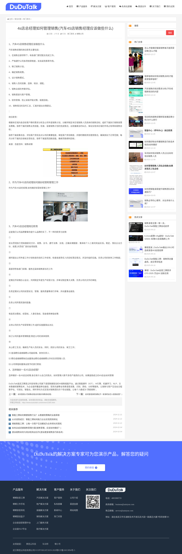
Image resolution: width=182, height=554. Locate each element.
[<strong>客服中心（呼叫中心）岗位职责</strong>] (136, 134)
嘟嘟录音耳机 (19, 510)
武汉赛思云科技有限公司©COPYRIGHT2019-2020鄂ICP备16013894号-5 (44, 550)
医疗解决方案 (42, 529)
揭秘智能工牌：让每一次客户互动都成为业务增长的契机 (37, 423)
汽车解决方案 (42, 498)
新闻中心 (58, 510)
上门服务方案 (42, 523)
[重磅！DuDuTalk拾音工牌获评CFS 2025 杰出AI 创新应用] (136, 273)
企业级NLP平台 (20, 529)
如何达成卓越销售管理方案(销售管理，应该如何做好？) (36, 428)
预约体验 (89, 467)
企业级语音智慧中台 (22, 523)
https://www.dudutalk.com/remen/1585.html (38, 403)
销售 (78, 34)
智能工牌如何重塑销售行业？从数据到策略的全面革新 (36, 415)
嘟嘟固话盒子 (19, 516)
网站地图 (74, 510)
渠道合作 (141, 6)
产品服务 (83, 6)
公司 (81, 34)
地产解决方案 (42, 504)
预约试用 (170, 6)
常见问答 (18, 19)
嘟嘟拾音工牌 (19, 498)
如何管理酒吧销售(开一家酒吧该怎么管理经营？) (103, 394)
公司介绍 (74, 498)
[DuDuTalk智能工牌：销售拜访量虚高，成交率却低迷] (136, 262)
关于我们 (156, 6)
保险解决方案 (42, 516)
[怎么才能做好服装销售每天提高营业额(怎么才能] (136, 59)
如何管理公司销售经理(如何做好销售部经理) (34, 394)
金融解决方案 (42, 510)
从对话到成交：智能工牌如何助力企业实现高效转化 (35, 419)
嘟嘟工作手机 (19, 504)
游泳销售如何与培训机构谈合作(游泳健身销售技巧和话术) (37, 432)
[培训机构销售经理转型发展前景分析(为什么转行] (136, 121)
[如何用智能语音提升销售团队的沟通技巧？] (136, 191)
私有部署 (58, 504)
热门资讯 (26, 19)
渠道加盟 (74, 504)
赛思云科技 (31, 544)
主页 (11, 19)
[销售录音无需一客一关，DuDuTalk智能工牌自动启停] (136, 227)
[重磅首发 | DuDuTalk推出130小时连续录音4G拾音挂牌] (136, 250)
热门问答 (58, 516)
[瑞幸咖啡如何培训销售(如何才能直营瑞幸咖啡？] (136, 80)
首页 (70, 6)
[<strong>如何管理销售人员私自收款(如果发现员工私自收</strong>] (136, 175)
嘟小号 (58, 544)
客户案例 (111, 6)
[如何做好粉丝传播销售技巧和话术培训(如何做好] (136, 145)
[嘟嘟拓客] (23, 7)
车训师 (45, 544)
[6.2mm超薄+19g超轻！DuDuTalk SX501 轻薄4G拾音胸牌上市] (136, 238)
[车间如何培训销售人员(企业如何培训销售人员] (136, 157)
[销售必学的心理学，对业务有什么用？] (136, 204)
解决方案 (97, 6)
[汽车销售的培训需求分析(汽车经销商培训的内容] (136, 100)
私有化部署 (126, 6)
